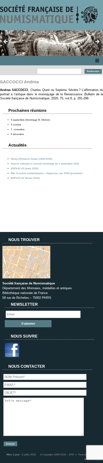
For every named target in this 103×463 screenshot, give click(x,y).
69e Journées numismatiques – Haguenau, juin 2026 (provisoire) (46, 173)
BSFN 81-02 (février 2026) (25, 178)
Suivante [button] (97, 41)
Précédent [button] (6, 41)
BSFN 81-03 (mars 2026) (24, 168)
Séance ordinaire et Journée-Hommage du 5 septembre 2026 (45, 163)
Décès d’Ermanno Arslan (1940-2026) (31, 159)
